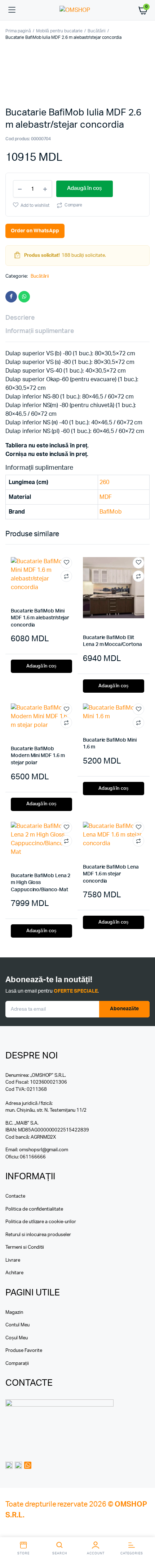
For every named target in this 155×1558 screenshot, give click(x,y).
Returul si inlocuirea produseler (38, 1235)
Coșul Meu (16, 1338)
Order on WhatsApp (35, 230)
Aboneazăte (124, 1008)
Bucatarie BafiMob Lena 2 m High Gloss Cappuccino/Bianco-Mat (40, 882)
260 (104, 482)
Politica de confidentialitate (34, 1209)
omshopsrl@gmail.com (43, 1150)
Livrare (12, 1260)
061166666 (33, 1157)
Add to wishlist (35, 205)
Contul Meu (17, 1325)
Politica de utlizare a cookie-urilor (40, 1222)
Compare (74, 205)
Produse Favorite (23, 1350)
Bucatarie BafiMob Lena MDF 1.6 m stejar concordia (110, 874)
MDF (105, 497)
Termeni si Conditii (24, 1247)
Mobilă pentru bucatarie (59, 31)
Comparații (17, 1363)
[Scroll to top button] (143, 1529)
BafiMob (110, 512)
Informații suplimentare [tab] (39, 331)
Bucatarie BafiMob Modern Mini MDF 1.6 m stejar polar (38, 755)
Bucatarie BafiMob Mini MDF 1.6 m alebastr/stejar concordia (40, 618)
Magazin (14, 1312)
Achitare (14, 1273)
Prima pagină (18, 31)
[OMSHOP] (77, 10)
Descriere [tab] (20, 318)
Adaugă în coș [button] (41, 666)
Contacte (15, 1196)
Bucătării (97, 31)
